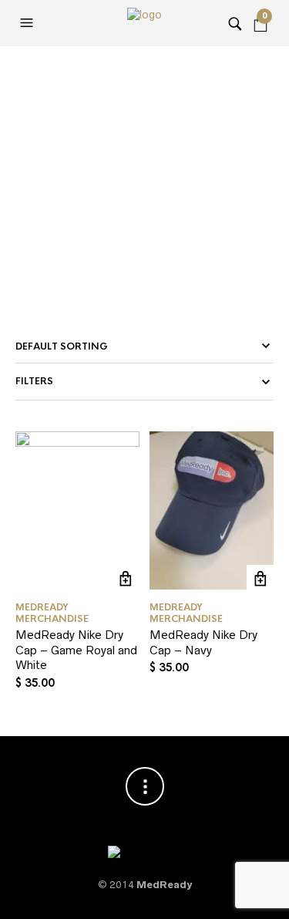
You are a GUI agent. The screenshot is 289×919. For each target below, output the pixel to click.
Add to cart (126, 578)
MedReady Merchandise (52, 612)
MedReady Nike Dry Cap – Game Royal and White (76, 649)
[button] (28, 23)
